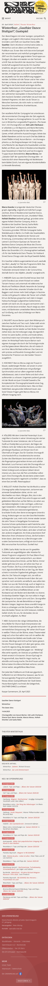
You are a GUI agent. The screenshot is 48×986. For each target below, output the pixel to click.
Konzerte (17, 941)
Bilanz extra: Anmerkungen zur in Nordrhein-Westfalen (21, 828)
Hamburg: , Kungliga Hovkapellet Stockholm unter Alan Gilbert (23, 800)
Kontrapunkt (21, 952)
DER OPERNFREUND (10, 916)
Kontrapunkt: (22, 842)
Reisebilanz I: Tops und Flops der (21, 861)
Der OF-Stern (20, 948)
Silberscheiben (7, 948)
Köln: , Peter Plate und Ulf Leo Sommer (23, 857)
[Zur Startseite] (24, 7)
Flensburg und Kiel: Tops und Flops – (23, 898)
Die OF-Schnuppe (8, 952)
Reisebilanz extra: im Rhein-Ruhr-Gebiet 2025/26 (23, 805)
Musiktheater (7, 941)
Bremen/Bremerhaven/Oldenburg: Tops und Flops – (21, 890)
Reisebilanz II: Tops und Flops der (21, 847)
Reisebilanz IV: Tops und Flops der (21, 818)
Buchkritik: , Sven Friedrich (21, 873)
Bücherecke (21, 945)
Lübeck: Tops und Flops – (22, 787)
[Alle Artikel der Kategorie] (24, 748)
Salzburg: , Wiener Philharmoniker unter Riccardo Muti (23, 813)
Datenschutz (17, 969)
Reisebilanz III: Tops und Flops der (21, 835)
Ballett (16, 24)
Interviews (26, 941)
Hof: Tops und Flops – (21, 793)
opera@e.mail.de (15, 928)
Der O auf (10, 974)
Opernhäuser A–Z (8, 945)
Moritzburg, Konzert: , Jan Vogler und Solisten (22, 868)
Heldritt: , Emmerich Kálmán (20, 824)
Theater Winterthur (27, 24)
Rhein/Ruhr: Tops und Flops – (23, 883)
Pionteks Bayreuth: (19, 853)
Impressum (6, 969)
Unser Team (6, 965)
